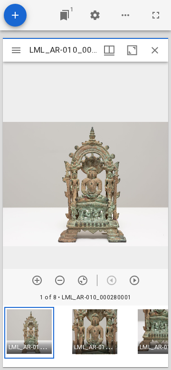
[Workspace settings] (95, 15)
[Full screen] (155, 15)
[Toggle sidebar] (16, 50)
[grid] (85, 336)
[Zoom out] (59, 280)
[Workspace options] (125, 15)
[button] (29, 332)
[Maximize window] (132, 50)
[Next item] (134, 280)
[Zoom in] (37, 280)
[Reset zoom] (82, 280)
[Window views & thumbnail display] (109, 50)
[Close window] (154, 50)
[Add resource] (15, 15)
